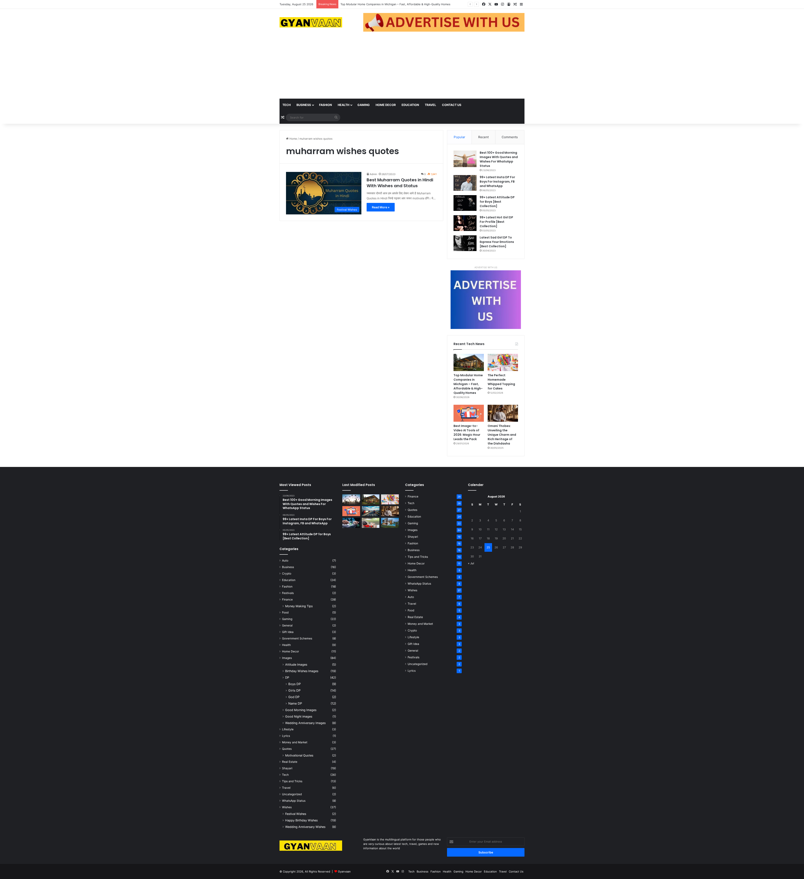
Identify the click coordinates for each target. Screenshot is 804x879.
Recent (483, 137)
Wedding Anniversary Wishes (305, 827)
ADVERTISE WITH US (485, 267)
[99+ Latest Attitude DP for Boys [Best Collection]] (465, 203)
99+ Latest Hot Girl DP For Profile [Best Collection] (496, 221)
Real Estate (289, 761)
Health (343, 105)
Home (293, 138)
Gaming (363, 105)
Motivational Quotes (299, 755)
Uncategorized (292, 794)
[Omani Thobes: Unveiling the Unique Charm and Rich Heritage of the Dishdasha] (503, 413)
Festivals (288, 593)
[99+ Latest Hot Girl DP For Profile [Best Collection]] (465, 223)
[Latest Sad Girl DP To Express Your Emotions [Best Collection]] (465, 243)
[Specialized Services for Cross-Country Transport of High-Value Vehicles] (371, 511)
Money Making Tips (299, 606)
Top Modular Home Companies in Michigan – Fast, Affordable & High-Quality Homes (468, 384)
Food (285, 612)
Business (303, 105)
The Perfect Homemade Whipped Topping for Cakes (374, 4)
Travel (430, 105)
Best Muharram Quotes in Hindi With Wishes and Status (400, 183)
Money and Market (294, 742)
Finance (287, 599)
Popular (459, 137)
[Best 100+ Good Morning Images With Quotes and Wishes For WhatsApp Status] (465, 159)
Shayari (287, 768)
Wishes (287, 807)
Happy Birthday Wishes (301, 820)
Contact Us (451, 105)
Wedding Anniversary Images (305, 723)
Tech (286, 105)
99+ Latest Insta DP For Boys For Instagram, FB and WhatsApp (497, 181)
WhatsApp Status (293, 800)
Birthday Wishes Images (301, 671)
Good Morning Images (300, 710)
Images (287, 658)
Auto (285, 560)
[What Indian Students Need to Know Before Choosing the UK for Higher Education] (351, 499)
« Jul (471, 563)
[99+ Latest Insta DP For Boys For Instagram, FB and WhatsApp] (465, 183)
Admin (373, 174)
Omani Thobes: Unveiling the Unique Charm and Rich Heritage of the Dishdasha (502, 435)
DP (287, 677)
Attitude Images (296, 664)
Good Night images (298, 716)
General (287, 625)
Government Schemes (297, 638)
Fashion (325, 105)
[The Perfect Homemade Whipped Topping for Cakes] (503, 362)
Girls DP (294, 690)
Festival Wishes (295, 814)
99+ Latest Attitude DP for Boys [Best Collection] (497, 201)
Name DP (295, 703)
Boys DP (294, 684)
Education (410, 105)
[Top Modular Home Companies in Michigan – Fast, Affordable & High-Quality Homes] (469, 362)
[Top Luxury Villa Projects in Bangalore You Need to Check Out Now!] (390, 523)
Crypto (286, 573)
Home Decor (386, 105)
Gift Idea (288, 632)
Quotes (287, 748)
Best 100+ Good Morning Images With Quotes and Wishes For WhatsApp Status (499, 159)
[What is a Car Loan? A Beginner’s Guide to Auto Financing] (371, 523)
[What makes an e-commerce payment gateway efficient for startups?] (351, 523)
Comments (510, 137)
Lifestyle (288, 729)
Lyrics (286, 735)
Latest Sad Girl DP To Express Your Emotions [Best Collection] (497, 241)
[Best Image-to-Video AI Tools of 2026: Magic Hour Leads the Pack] (469, 413)
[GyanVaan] (311, 22)
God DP (294, 697)
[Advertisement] (402, 67)
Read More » (380, 207)
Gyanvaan (344, 871)
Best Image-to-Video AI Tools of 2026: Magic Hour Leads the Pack (467, 432)
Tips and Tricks (292, 781)
